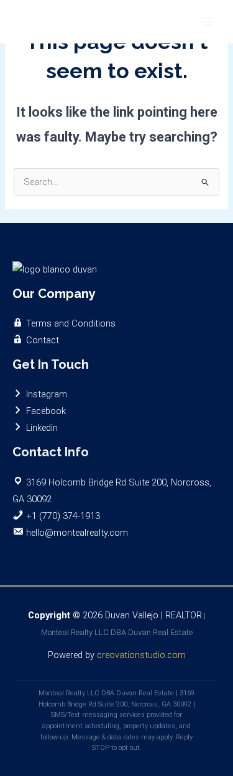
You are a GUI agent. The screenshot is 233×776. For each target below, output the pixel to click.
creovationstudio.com (141, 655)
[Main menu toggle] (207, 22)
